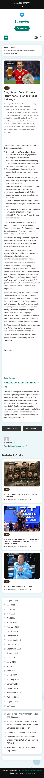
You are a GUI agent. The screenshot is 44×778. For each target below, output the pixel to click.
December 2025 (14, 636)
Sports (32, 124)
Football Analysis (10, 112)
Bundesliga (27, 107)
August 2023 (12, 701)
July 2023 (11, 706)
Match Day (22, 118)
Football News (33, 112)
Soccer (12, 124)
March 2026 (12, 622)
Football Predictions (21, 115)
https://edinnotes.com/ (18, 446)
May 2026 (11, 614)
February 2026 (13, 627)
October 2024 (12, 697)
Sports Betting (20, 126)
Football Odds (9, 115)
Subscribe (24, 28)
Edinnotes (22, 21)
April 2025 (11, 671)
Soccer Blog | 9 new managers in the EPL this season (20, 495)
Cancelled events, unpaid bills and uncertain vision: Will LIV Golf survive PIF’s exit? (22, 740)
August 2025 (12, 653)
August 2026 (12, 600)
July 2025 (11, 658)
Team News (30, 129)
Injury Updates (34, 115)
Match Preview (31, 118)
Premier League (32, 121)
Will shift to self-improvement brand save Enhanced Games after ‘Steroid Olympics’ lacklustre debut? (21, 541)
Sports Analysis (9, 126)
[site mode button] (36, 37)
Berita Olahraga (9, 378)
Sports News (30, 126)
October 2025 (12, 644)
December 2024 (14, 688)
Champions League (10, 109)
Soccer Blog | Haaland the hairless (18, 586)
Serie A (6, 124)
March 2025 (12, 675)
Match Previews (9, 121)
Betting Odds (8, 107)
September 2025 (14, 649)
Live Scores (13, 118)
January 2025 (12, 684)
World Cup (7, 132)
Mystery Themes (29, 773)
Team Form (22, 129)
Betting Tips (18, 107)
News (7, 88)
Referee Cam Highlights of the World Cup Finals (22, 749)
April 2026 (11, 618)
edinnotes (20, 104)
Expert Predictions (24, 109)
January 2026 (12, 631)
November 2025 (14, 640)
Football (34, 109)
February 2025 (13, 679)
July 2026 (11, 605)
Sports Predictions (10, 129)
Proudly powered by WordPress (31, 770)
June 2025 (11, 662)
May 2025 (11, 666)
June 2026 (11, 609)
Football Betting (22, 112)
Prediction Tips (20, 121)
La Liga (6, 118)
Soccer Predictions (22, 124)
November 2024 (14, 693)
